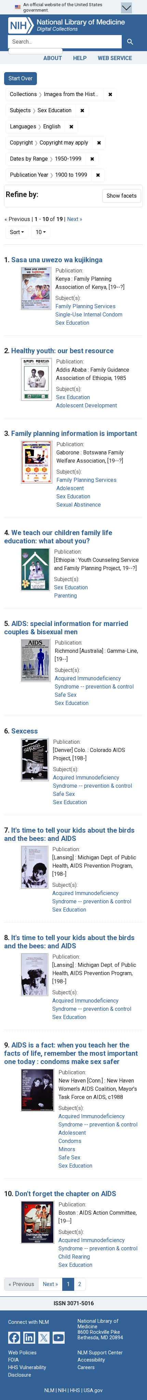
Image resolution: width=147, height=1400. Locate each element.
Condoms (69, 1141)
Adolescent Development (86, 405)
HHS (75, 1390)
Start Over (20, 78)
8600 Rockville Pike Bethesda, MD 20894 (100, 1335)
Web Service (115, 58)
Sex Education (72, 323)
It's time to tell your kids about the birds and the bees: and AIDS (69, 834)
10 (43, 232)
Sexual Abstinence (78, 504)
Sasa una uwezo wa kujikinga (57, 260)
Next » (74, 219)
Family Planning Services (85, 306)
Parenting (65, 595)
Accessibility (91, 1360)
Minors (66, 1149)
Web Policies (22, 1353)
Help (80, 58)
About (52, 58)
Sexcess (24, 731)
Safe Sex (66, 695)
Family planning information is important (74, 433)
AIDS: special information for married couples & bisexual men (66, 628)
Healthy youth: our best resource (62, 351)
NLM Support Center (100, 1353)
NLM (49, 1390)
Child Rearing (74, 1256)
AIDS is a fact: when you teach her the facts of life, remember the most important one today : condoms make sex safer (71, 1053)
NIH (62, 1390)
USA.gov (93, 1390)
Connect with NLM (28, 1322)
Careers (86, 1367)
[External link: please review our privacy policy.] (14, 1337)
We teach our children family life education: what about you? (58, 537)
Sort (15, 232)
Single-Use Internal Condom (88, 314)
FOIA (13, 1360)
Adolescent (70, 488)
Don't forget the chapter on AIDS (65, 1194)
